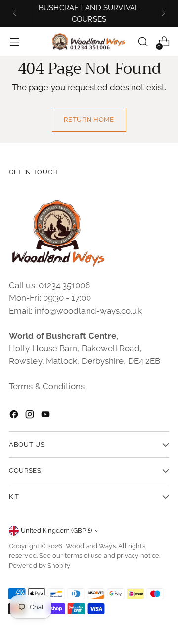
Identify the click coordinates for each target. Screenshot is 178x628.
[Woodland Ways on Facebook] (15, 416)
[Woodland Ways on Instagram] (31, 416)
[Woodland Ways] (89, 42)
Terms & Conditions (47, 386)
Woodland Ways (91, 546)
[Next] (163, 13)
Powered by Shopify (40, 565)
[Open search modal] (143, 42)
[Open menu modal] (14, 42)
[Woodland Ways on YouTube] (46, 416)
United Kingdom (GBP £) (56, 530)
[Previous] (15, 13)
